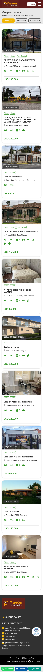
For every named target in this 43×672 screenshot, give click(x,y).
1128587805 (10, 639)
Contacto (31, 4)
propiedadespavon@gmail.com (17, 643)
